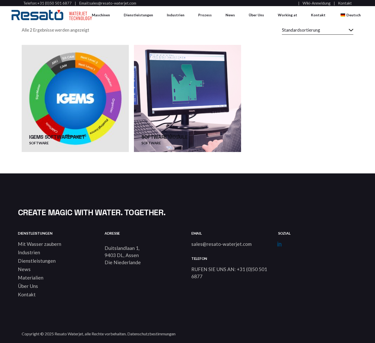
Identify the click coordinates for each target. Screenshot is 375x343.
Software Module (164, 137)
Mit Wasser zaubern (39, 244)
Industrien (29, 252)
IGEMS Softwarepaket (57, 137)
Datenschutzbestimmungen (151, 333)
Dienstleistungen (37, 261)
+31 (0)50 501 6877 (54, 3)
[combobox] (317, 30)
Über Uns (28, 286)
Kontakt (345, 3)
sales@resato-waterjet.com (112, 3)
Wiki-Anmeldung (317, 3)
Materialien (30, 278)
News (24, 269)
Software (39, 143)
